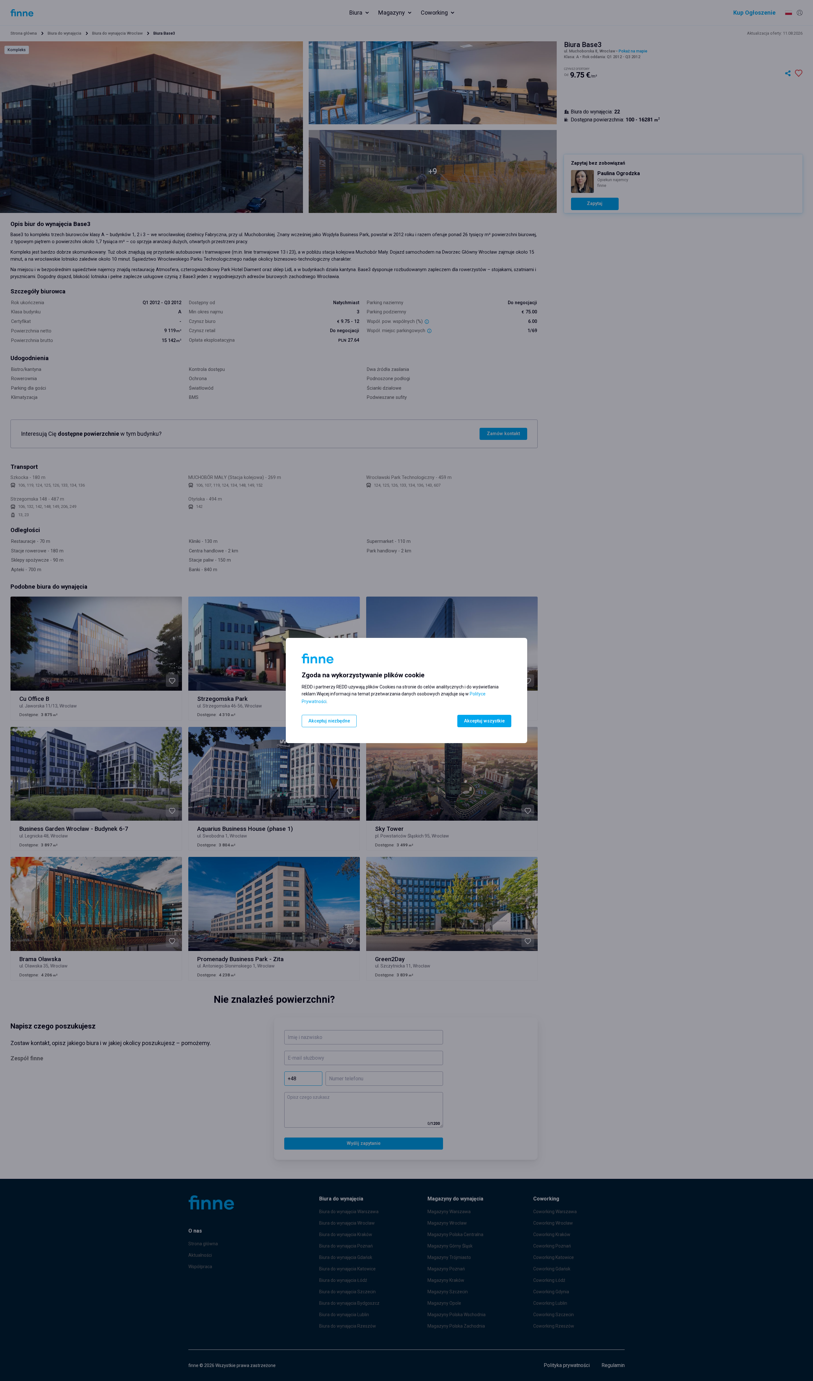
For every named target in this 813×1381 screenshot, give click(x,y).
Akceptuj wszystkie (484, 721)
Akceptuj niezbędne (329, 721)
